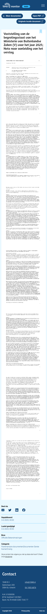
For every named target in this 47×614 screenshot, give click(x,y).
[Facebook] (25, 511)
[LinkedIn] (18, 511)
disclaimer (8, 557)
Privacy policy (25, 611)
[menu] (43, 5)
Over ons (42, 611)
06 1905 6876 (30, 588)
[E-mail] (4, 511)
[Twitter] (11, 511)
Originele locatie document (29, 21)
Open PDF (37, 16)
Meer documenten (13, 16)
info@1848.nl (30, 582)
